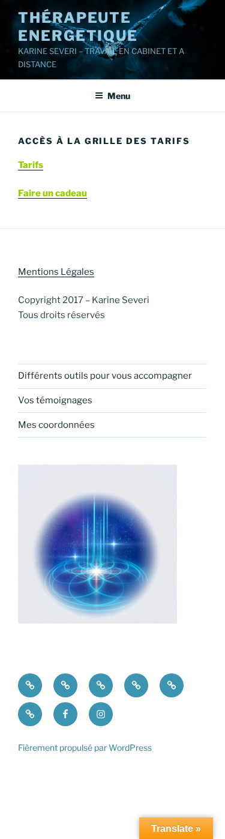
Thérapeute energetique (78, 26)
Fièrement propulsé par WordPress (85, 747)
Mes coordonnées (56, 424)
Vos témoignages (55, 400)
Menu (118, 96)
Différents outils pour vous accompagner (105, 375)
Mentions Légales (56, 271)
